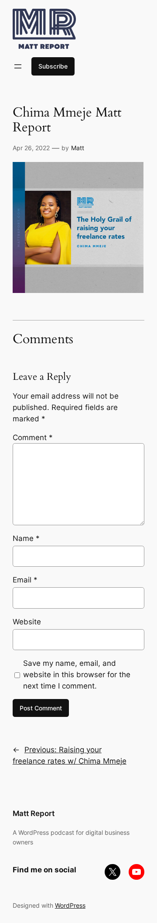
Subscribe (53, 66)
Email (25, 579)
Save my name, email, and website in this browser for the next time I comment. (76, 674)
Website (27, 621)
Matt (77, 148)
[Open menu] (18, 66)
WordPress (70, 905)
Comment (33, 437)
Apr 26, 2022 (31, 148)
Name (26, 538)
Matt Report (34, 813)
